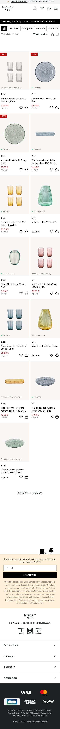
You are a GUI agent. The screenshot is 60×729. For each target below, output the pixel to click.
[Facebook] (21, 630)
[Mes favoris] (41, 8)
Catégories (27, 28)
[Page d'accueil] (7, 8)
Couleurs (40, 28)
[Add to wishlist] (21, 108)
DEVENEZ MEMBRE (19, 2)
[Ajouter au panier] (26, 107)
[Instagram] (30, 630)
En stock (14, 28)
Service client (11, 645)
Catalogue (9, 656)
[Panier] (48, 8)
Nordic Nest (10, 677)
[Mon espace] (34, 8)
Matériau (53, 28)
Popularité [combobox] (40, 34)
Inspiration (9, 666)
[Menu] (55, 8)
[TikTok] (38, 630)
